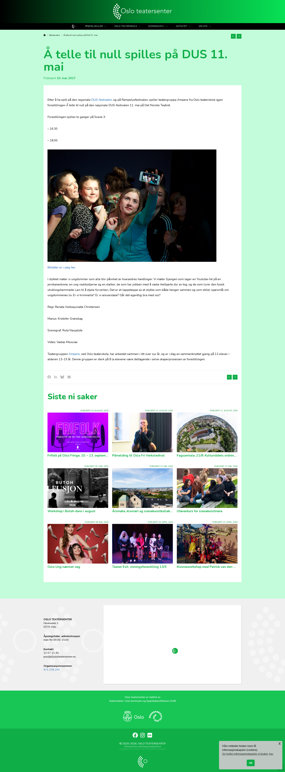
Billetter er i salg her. (62, 267)
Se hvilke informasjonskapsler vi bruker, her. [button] (247, 754)
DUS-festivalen (101, 100)
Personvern (130, 747)
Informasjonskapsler (149, 747)
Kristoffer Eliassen (155, 749)
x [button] (280, 743)
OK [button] (251, 763)
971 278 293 (52, 670)
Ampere (74, 354)
